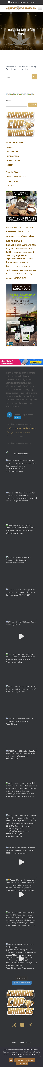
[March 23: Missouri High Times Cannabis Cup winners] (21, 700)
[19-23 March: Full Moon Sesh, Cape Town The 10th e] (21, 765)
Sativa (25, 266)
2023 (20, 228)
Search (8, 101)
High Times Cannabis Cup (17, 259)
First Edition (18, 252)
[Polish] (26, 94)
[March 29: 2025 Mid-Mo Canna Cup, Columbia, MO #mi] (21, 733)
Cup (30, 248)
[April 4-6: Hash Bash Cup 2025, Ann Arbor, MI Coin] (21, 668)
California (10, 237)
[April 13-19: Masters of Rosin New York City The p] (21, 507)
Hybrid (31, 259)
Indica (9, 262)
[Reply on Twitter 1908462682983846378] (8, 436)
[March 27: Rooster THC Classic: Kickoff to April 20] (21, 797)
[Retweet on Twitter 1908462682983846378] (12, 436)
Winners (20, 278)
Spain (8, 270)
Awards (22, 231)
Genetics (32, 252)
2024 (26, 227)
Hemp (13, 256)
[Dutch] (8, 94)
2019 (7, 227)
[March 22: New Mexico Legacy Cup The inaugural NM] (21, 829)
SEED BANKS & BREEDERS (16, 177)
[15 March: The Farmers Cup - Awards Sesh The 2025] (21, 926)
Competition (10, 249)
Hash (8, 256)
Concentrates (21, 249)
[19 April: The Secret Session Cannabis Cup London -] (21, 474)
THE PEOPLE (12, 186)
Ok (11, 1060)
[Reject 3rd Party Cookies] (40, 1057)
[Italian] (22, 94)
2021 (11, 227)
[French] (15, 94)
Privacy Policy (25, 1042)
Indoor (15, 262)
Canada (17, 237)
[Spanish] (33, 94)
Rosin (19, 267)
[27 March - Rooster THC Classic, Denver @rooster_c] (21, 636)
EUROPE (10, 147)
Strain (21, 270)
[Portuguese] (29, 94)
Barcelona (31, 232)
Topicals (9, 274)
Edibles (9, 252)
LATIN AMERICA (13, 156)
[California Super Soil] (21, 315)
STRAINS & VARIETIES (15, 181)
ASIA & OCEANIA (13, 160)
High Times (21, 255)
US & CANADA (12, 152)
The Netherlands (30, 270)
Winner (9, 278)
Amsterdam (11, 232)
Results (11, 266)
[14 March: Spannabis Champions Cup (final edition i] (21, 958)
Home (14, 1042)
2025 (31, 228)
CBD (34, 245)
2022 (16, 228)
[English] (11, 94)
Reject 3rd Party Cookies (25, 1060)
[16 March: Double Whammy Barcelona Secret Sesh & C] (21, 862)
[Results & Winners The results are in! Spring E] (21, 894)
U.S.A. (15, 273)
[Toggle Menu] (40, 8)
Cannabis (27, 236)
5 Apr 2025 (28, 424)
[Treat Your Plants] (21, 206)
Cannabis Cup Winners (18, 244)
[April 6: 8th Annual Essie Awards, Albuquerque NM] (21, 571)
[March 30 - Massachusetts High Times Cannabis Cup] (21, 604)
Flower (25, 252)
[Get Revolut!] (21, 362)
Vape (31, 274)
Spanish (15, 270)
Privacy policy (22, 1063)
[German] (19, 94)
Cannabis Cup (14, 240)
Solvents (31, 267)
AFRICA (10, 165)
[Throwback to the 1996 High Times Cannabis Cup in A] (21, 539)
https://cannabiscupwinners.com (18, 433)
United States (24, 274)
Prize (27, 262)
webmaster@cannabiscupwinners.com (23, 2)
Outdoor (22, 262)
